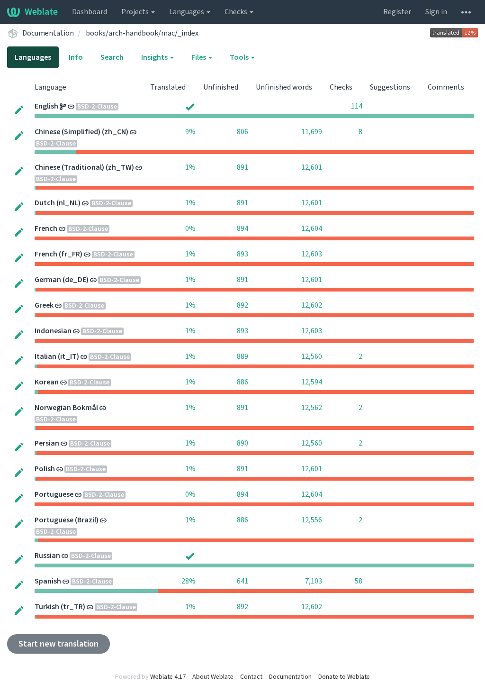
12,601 (311, 167)
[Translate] (19, 109)
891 (242, 167)
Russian (47, 555)
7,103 (313, 581)
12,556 (311, 520)
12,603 (311, 254)
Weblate (41, 11)
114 (356, 106)
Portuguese (54, 494)
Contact (251, 677)
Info (76, 57)
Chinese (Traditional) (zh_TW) (84, 167)
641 (242, 581)
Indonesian (53, 331)
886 (242, 382)
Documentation (48, 33)
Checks (237, 12)
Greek (44, 305)
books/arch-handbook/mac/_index (142, 33)
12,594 (311, 382)
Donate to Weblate (344, 677)
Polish (45, 469)
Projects (135, 12)
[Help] (466, 12)
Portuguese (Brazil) (67, 520)
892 (242, 305)
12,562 (311, 407)
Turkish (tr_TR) (60, 607)
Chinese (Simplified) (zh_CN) (81, 132)
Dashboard (89, 12)
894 (242, 228)
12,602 (311, 305)
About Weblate (213, 677)
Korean (47, 382)
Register (397, 12)
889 (242, 356)
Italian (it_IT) (57, 356)
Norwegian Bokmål (66, 407)
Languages (187, 12)
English (46, 106)
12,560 (311, 356)
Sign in (436, 12)
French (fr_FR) (58, 254)
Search (112, 57)
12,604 (311, 228)
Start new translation (58, 644)
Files (199, 57)
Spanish (48, 581)
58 (358, 581)
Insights (155, 57)
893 (242, 254)
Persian (47, 443)
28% (188, 581)
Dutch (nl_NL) (58, 203)
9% (190, 132)
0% (190, 228)
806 (242, 132)
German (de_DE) (62, 279)
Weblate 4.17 (168, 677)
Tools (240, 57)
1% (190, 167)
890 (242, 443)
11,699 (311, 132)
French (46, 228)
